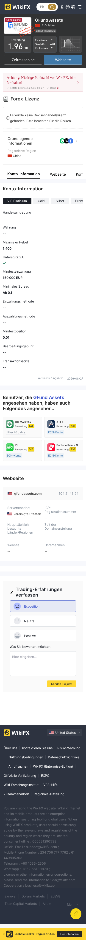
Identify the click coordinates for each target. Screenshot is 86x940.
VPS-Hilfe (50, 785)
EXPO (45, 775)
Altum (47, 904)
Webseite (63, 59)
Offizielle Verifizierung (20, 775)
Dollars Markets (33, 896)
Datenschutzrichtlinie (63, 757)
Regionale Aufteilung (49, 794)
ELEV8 (55, 896)
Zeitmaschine (23, 59)
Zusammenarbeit (16, 794)
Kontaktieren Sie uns (37, 748)
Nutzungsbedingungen (25, 757)
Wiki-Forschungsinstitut (21, 785)
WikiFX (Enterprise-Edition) (53, 766)
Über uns (10, 748)
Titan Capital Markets (21, 904)
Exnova (10, 896)
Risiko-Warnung (68, 748)
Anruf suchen (18, 766)
